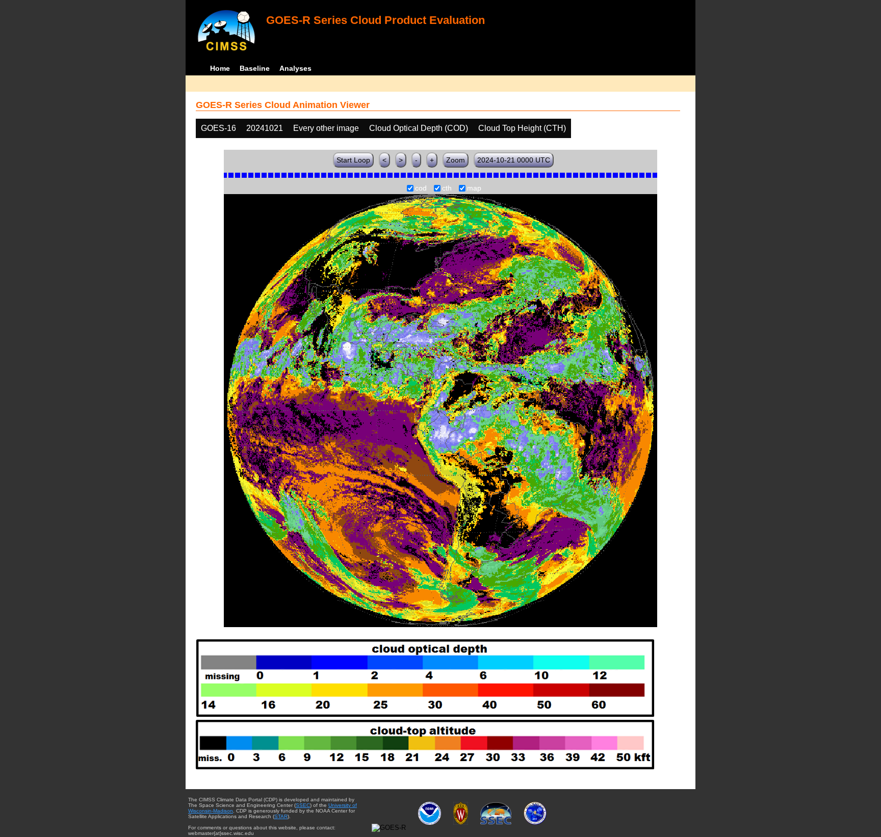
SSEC (303, 805)
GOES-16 (218, 128)
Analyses (295, 68)
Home (220, 68)
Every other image (326, 128)
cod (421, 188)
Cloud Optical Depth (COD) (418, 128)
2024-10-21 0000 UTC (513, 160)
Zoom (455, 160)
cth (447, 188)
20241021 (264, 128)
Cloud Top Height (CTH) (522, 128)
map (474, 188)
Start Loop (353, 160)
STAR (281, 816)
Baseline (255, 68)
